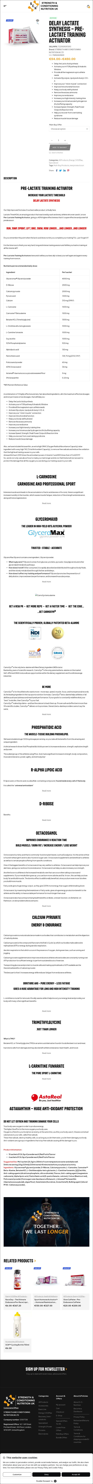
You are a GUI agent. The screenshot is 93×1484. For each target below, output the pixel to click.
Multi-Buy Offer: (55, 125)
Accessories (10, 1341)
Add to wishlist (57, 153)
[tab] (10, 178)
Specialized (53, 163)
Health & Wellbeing (50, 1296)
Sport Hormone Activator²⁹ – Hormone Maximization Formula (46, 1302)
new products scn (77, 165)
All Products (63, 160)
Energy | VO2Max (76, 160)
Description (10, 178)
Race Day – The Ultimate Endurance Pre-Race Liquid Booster (17, 1302)
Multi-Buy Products (61, 165)
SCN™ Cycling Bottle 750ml (17, 1345)
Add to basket (60, 147)
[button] (37, 22)
